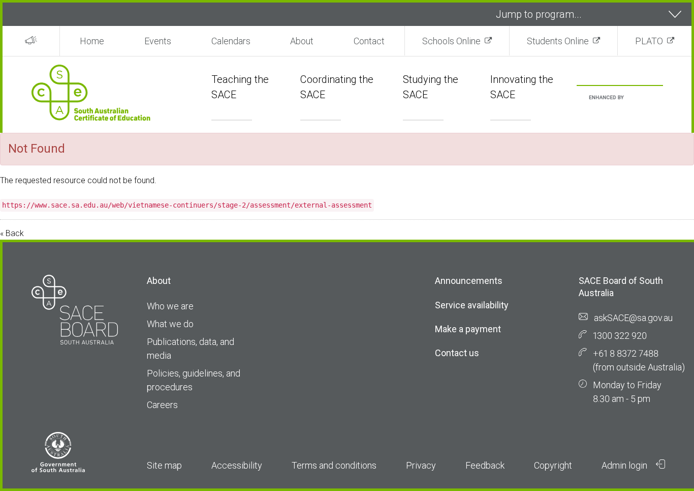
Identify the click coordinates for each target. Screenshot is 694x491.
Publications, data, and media (190, 348)
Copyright (553, 465)
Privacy (421, 465)
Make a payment (468, 329)
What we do (170, 324)
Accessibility (236, 465)
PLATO (649, 41)
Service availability (472, 305)
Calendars (230, 41)
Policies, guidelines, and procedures (193, 380)
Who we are (170, 306)
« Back (12, 233)
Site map (164, 465)
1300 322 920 (620, 335)
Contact (369, 41)
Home (92, 41)
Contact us (457, 353)
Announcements (468, 280)
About (301, 41)
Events (157, 41)
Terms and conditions (334, 465)
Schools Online (451, 41)
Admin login (625, 465)
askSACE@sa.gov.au (633, 317)
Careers (162, 404)
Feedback (484, 465)
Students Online (558, 41)
